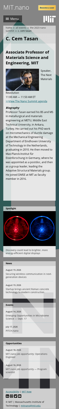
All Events (21, 27)
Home (9, 27)
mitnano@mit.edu (31, 405)
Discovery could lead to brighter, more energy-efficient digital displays (27, 252)
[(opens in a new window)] (49, 19)
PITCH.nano (12, 330)
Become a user (47, 7)
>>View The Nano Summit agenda (26, 101)
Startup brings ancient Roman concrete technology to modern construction (27, 291)
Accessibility (12, 391)
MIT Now (26, 391)
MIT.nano (16, 7)
